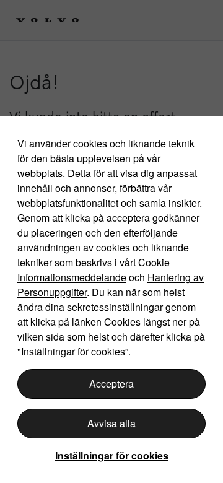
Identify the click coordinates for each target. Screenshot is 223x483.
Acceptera (111, 383)
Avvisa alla (111, 423)
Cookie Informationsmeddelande (93, 269)
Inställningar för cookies (111, 455)
